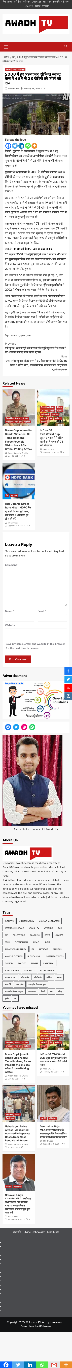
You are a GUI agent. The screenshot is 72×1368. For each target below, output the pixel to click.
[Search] (66, 46)
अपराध (8, 70)
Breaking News (13, 418)
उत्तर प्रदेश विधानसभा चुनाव (14, 991)
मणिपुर (60, 991)
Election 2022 (21, 942)
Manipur (57, 949)
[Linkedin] (21, 146)
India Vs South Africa (15, 949)
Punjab (34, 963)
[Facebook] (8, 146)
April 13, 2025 (14, 1147)
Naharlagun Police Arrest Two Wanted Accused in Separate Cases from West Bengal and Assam (17, 1133)
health (36, 942)
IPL (32, 949)
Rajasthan (48, 963)
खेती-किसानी (45, 414)
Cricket (59, 935)
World (59, 411)
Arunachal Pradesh (49, 921)
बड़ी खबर (65, 2)
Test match (29, 970)
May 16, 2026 (14, 456)
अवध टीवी (8, 984)
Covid (47, 935)
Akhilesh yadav (26, 921)
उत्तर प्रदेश (36, 2)
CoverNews (27, 1326)
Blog (9, 2)
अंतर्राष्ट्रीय (38, 977)
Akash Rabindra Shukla (18, 453)
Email (42, 611)
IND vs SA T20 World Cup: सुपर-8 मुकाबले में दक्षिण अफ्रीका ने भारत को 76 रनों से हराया (51, 438)
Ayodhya (48, 928)
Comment (12, 565)
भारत (29, 335)
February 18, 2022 (32, 89)
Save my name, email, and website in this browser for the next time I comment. (35, 646)
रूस (15, 998)
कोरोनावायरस (32, 991)
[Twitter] (15, 146)
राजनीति (56, 2)
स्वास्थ (37, 6)
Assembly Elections (14, 928)
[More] (34, 146)
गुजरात (23, 335)
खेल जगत (47, 2)
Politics (22, 963)
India (47, 942)
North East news (54, 956)
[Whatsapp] (28, 146)
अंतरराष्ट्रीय (25, 977)
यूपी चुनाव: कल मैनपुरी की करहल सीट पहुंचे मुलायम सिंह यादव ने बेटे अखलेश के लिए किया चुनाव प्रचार (35, 348)
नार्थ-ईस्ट (17, 2)
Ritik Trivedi (13, 523)
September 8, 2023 (16, 526)
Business (10, 1118)
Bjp (6, 935)
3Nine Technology (34, 1232)
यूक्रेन (7, 998)
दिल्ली (43, 991)
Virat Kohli (10, 977)
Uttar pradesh (47, 970)
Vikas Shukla (13, 89)
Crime (25, 418)
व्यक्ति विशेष (52, 1118)
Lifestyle (29, 6)
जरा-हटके (9, 422)
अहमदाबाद (15, 335)
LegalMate (53, 1232)
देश (4, 2)
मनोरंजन (26, 2)
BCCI (60, 928)
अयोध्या (59, 977)
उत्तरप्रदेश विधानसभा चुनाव (37, 984)
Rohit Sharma (12, 970)
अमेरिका (49, 977)
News (59, 407)
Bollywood (19, 935)
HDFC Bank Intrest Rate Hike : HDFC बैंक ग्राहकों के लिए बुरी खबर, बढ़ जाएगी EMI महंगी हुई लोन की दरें (18, 511)
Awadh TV (34, 928)
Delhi (7, 942)
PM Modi (9, 963)
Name (9, 611)
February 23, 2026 (51, 452)
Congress (35, 935)
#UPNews (9, 921)
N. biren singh (34, 956)
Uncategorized (47, 411)
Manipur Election (13, 956)
